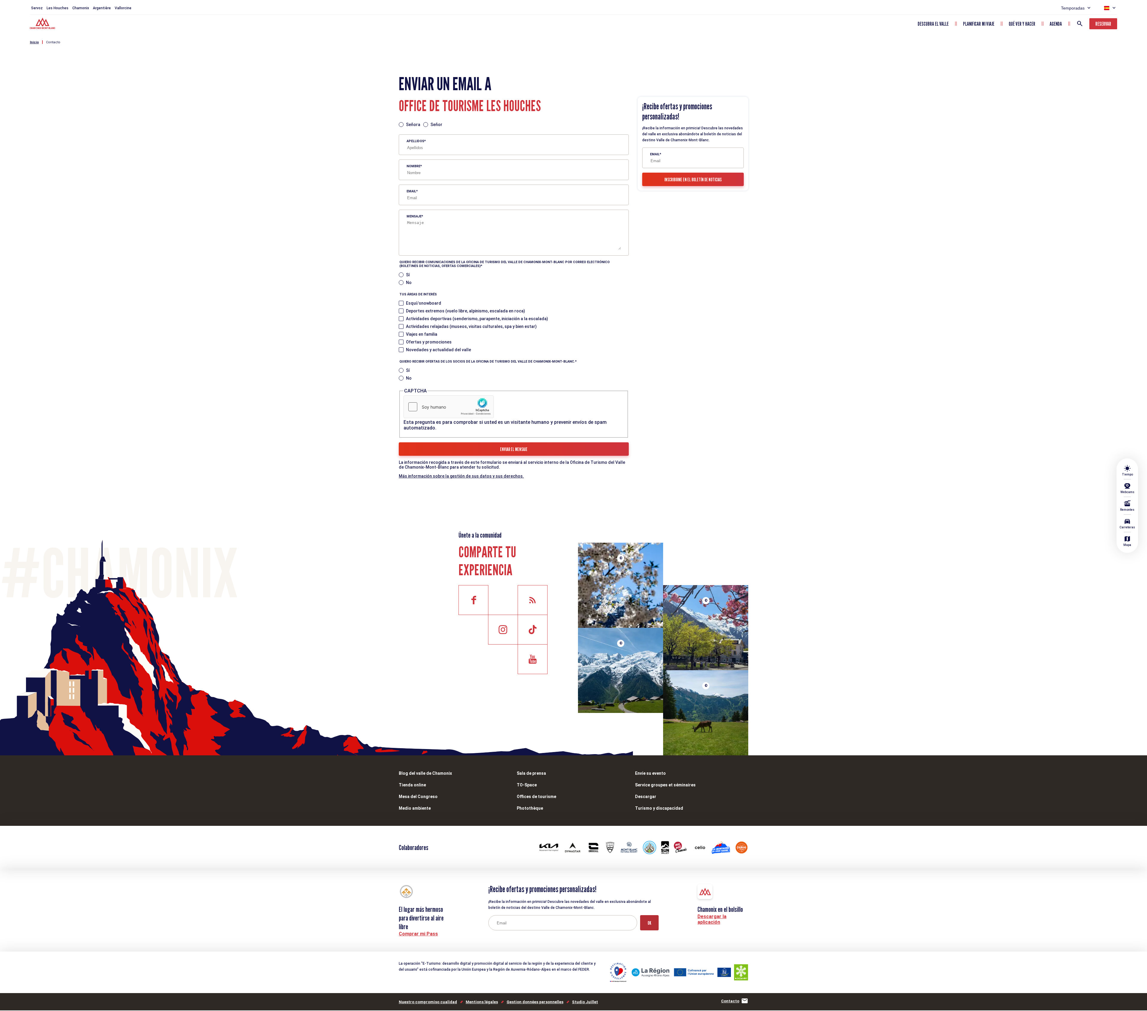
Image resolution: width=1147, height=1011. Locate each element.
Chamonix (80, 8)
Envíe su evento (650, 773)
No (409, 282)
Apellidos (415, 141)
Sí (408, 274)
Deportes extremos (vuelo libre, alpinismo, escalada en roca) (465, 311)
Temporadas (1073, 8)
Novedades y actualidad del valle (438, 349)
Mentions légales (482, 1002)
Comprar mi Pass (418, 934)
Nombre (413, 166)
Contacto (53, 42)
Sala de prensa (531, 773)
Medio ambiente (415, 808)
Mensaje (414, 216)
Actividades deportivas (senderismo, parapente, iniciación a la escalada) (477, 318)
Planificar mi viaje (978, 24)
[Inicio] (43, 24)
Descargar (645, 796)
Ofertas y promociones (429, 342)
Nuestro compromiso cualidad (428, 1002)
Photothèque (530, 808)
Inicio (34, 42)
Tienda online (412, 785)
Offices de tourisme (536, 796)
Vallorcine (123, 8)
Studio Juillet (585, 1002)
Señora (413, 124)
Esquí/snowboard (423, 303)
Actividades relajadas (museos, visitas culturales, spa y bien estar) (471, 326)
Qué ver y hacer (1022, 24)
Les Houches (57, 8)
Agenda (1056, 24)
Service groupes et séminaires (665, 785)
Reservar (1103, 24)
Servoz (37, 8)
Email (411, 191)
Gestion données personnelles (535, 1002)
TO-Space (527, 785)
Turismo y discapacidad (659, 808)
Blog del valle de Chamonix (425, 773)
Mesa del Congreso (418, 796)
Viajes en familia (421, 334)
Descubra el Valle (933, 24)
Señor (436, 124)
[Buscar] (1079, 23)
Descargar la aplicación (711, 919)
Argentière (102, 8)
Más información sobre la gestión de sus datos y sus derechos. (461, 476)
